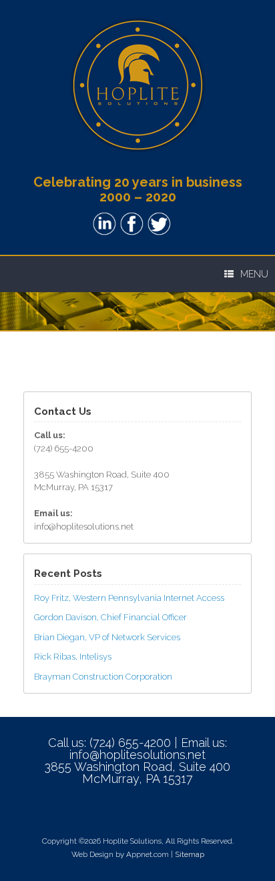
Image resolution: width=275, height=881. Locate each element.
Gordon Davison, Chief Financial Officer (110, 617)
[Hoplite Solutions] (137, 84)
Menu (254, 274)
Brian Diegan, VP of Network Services (107, 637)
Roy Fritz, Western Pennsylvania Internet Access (129, 598)
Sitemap (189, 854)
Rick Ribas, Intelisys (72, 657)
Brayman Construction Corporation (103, 677)
